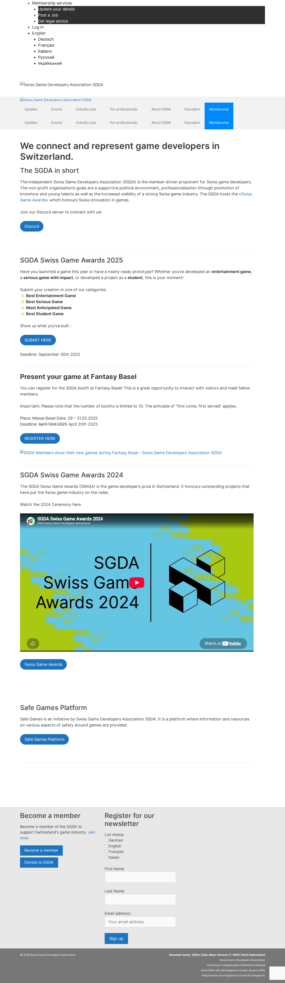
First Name (114, 869)
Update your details (56, 9)
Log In (38, 27)
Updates (31, 109)
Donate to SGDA (39, 862)
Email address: (118, 913)
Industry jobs (86, 109)
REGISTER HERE (39, 438)
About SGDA (161, 109)
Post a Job (48, 15)
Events (56, 109)
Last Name (114, 891)
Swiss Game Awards (43, 664)
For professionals (124, 109)
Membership (219, 109)
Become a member (41, 850)
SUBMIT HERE (37, 340)
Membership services (52, 3)
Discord (31, 226)
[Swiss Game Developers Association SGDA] (55, 100)
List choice (114, 834)
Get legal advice (53, 21)
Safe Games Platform (44, 739)
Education (192, 109)
